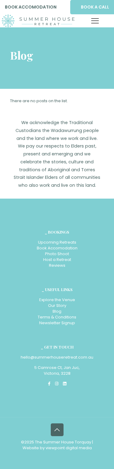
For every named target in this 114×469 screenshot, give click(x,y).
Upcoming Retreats (57, 242)
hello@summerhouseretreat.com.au (57, 357)
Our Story (57, 305)
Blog (57, 311)
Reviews (57, 265)
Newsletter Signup (57, 323)
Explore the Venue (57, 300)
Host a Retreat (57, 259)
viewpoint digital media (69, 448)
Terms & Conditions (57, 317)
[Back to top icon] (57, 429)
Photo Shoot (57, 254)
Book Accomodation (57, 248)
